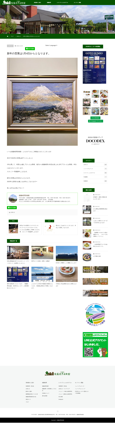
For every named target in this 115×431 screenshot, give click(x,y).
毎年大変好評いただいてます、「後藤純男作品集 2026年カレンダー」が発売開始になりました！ (18, 286)
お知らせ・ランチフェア (64, 388)
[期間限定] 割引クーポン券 (32, 394)
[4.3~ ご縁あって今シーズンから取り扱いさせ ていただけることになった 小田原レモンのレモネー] (87, 111)
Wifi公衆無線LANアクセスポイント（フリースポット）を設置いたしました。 (18, 262)
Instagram (61, 399)
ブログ (27, 402)
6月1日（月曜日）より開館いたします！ (66, 262)
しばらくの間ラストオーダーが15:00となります (100, 221)
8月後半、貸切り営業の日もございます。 (100, 198)
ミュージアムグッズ (95, 168)
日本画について (45, 393)
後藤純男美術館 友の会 (31, 396)
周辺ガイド (28, 399)
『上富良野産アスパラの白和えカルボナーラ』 (100, 245)
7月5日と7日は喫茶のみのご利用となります (66, 285)
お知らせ (10, 45)
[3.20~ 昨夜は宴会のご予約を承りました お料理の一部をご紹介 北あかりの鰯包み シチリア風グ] (104, 111)
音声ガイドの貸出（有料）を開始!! (40, 261)
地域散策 (95, 181)
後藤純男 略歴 (45, 386)
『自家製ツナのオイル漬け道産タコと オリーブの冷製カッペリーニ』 (100, 234)
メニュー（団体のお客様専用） (66, 394)
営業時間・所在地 (30, 386)
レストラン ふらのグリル (95, 172)
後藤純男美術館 (60, 420)
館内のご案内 (29, 391)
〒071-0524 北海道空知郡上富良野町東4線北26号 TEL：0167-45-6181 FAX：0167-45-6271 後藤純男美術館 (57, 414)
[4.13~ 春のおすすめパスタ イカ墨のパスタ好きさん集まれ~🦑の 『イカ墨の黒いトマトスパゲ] (95, 102)
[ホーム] (7, 34)
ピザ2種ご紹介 (97, 256)
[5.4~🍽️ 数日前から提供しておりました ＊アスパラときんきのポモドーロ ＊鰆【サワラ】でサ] (95, 94)
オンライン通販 (77, 2)
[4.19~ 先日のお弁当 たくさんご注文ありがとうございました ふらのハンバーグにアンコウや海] (104, 94)
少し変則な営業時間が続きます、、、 (100, 209)
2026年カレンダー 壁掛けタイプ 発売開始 (82, 392)
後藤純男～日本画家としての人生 (49, 389)
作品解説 (95, 177)
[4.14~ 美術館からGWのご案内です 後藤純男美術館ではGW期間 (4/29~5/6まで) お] (87, 102)
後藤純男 (49, 2)
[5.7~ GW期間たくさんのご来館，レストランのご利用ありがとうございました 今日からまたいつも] (87, 94)
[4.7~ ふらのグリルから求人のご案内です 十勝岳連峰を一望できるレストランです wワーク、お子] (104, 102)
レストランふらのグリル (62, 2)
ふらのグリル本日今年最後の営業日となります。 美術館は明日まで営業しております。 (42, 286)
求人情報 (61, 396)
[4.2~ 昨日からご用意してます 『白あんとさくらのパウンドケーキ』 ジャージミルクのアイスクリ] (95, 111)
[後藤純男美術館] (57, 374)
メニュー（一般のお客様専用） (66, 391)
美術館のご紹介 (37, 2)
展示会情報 (44, 395)
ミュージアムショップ (80, 388)
